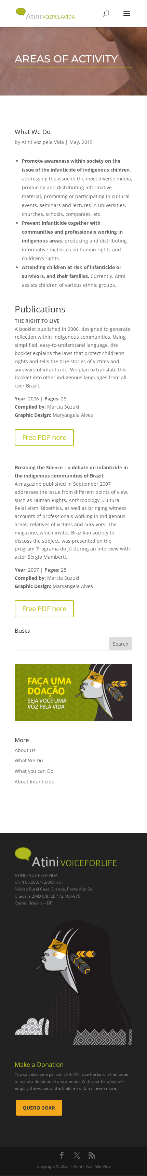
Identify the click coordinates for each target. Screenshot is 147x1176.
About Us (25, 750)
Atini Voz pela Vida (43, 142)
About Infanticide (34, 781)
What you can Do (34, 771)
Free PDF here (44, 437)
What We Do (29, 760)
